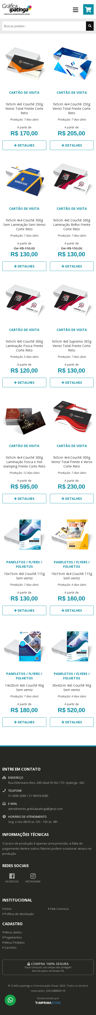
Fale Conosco (59, 909)
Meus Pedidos (14, 943)
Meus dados (13, 932)
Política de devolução (19, 914)
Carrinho (10, 948)
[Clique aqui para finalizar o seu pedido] (88, 9)
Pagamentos (13, 937)
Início (8, 909)
